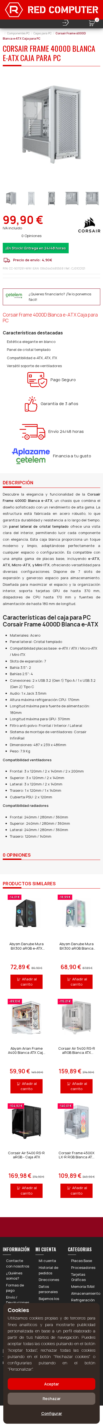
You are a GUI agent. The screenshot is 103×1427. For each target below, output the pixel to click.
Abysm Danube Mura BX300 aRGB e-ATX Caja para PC (26, 948)
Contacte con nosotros (17, 1263)
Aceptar (51, 1384)
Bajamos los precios (49, 1301)
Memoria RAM (82, 1286)
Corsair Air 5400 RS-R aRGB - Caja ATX (26, 1155)
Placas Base (81, 1260)
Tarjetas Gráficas (78, 1277)
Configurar (51, 1413)
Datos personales (48, 1289)
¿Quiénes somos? (14, 1276)
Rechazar (52, 1398)
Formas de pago (15, 1288)
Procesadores (83, 1267)
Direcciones (49, 1279)
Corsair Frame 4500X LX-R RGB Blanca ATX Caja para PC (76, 1157)
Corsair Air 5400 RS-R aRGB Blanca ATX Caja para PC (76, 1052)
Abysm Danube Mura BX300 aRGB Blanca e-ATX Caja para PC (76, 948)
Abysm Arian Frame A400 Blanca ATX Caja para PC (26, 1052)
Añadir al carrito (29, 982)
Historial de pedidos (48, 1270)
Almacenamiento (85, 1293)
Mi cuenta (47, 1260)
